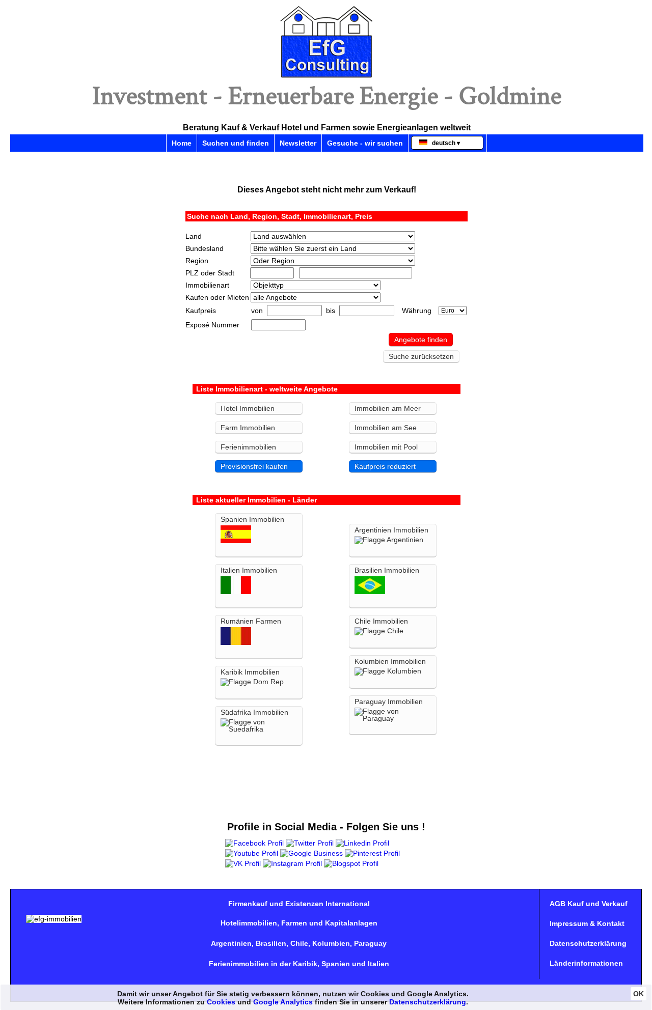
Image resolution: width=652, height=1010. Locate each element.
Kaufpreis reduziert (385, 466)
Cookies (221, 1002)
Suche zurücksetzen (421, 356)
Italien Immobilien (249, 570)
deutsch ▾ (443, 143)
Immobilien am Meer (388, 408)
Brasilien (271, 943)
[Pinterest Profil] (372, 853)
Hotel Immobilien (248, 408)
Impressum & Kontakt (587, 923)
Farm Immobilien (248, 428)
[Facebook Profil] (254, 843)
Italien (378, 964)
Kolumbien (331, 943)
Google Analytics (283, 1002)
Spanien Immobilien (252, 519)
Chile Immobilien (381, 621)
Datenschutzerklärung (588, 943)
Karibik (305, 964)
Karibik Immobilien (250, 672)
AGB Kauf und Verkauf (589, 904)
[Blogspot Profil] (351, 863)
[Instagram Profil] (292, 863)
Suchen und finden (235, 143)
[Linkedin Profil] (362, 843)
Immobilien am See (386, 428)
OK (638, 994)
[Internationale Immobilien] (326, 77)
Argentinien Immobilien (391, 530)
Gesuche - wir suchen (365, 143)
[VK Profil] (243, 863)
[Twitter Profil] (310, 843)
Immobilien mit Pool (386, 447)
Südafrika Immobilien (254, 712)
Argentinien (231, 943)
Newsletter (298, 143)
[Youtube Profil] (251, 853)
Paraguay (370, 943)
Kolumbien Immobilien (390, 661)
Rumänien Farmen (251, 621)
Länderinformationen (586, 963)
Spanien (335, 964)
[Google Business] (311, 853)
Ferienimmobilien (248, 447)
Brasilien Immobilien (387, 570)
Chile (299, 943)
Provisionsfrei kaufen (254, 466)
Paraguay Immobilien (389, 701)
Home (182, 143)
